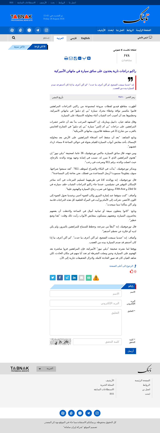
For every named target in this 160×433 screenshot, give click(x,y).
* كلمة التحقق (132, 341)
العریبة (50, 368)
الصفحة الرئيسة (143, 30)
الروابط (62, 2)
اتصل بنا (72, 2)
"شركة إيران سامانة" (73, 427)
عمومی (116, 50)
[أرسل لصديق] (71, 58)
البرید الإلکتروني (131, 302)
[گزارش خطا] (96, 278)
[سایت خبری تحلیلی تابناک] (24, 13)
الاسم (132, 292)
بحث (53, 2)
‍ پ (84, 57)
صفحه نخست (129, 50)
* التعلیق (131, 311)
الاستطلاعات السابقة (26, 2)
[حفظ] (75, 58)
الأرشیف (43, 2)
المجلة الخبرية (107, 385)
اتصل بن (146, 389)
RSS (11, 2)
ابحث (111, 30)
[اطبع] (66, 58)
